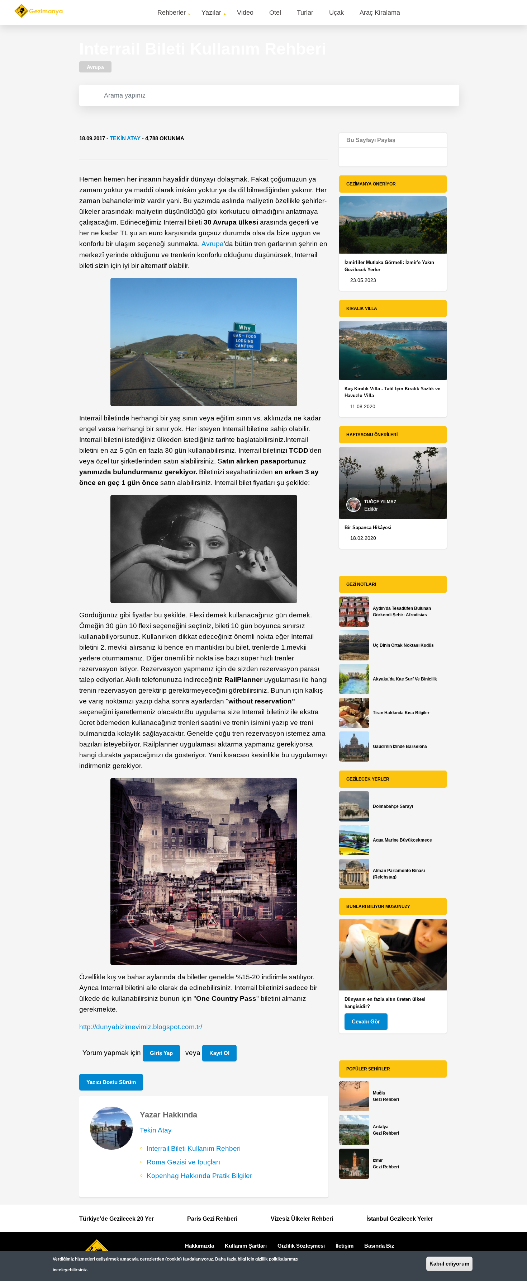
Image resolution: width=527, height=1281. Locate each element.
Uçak (336, 12)
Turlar (305, 12)
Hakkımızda (199, 1246)
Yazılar (211, 12)
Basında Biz (379, 1246)
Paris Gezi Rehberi (212, 1219)
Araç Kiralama (380, 12)
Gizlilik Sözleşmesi (301, 1246)
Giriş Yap (161, 1053)
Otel (275, 12)
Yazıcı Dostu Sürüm (111, 1082)
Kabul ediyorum (449, 1264)
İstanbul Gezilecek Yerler (399, 1219)
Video (245, 12)
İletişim (344, 1246)
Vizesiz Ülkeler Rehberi (302, 1219)
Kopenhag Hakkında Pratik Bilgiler (199, 1175)
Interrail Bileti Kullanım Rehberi (194, 1148)
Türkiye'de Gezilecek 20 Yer (116, 1219)
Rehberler (171, 12)
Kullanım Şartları (246, 1246)
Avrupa (212, 244)
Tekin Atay (125, 138)
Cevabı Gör (366, 1021)
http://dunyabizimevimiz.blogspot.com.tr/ (140, 1027)
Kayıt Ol (219, 1053)
